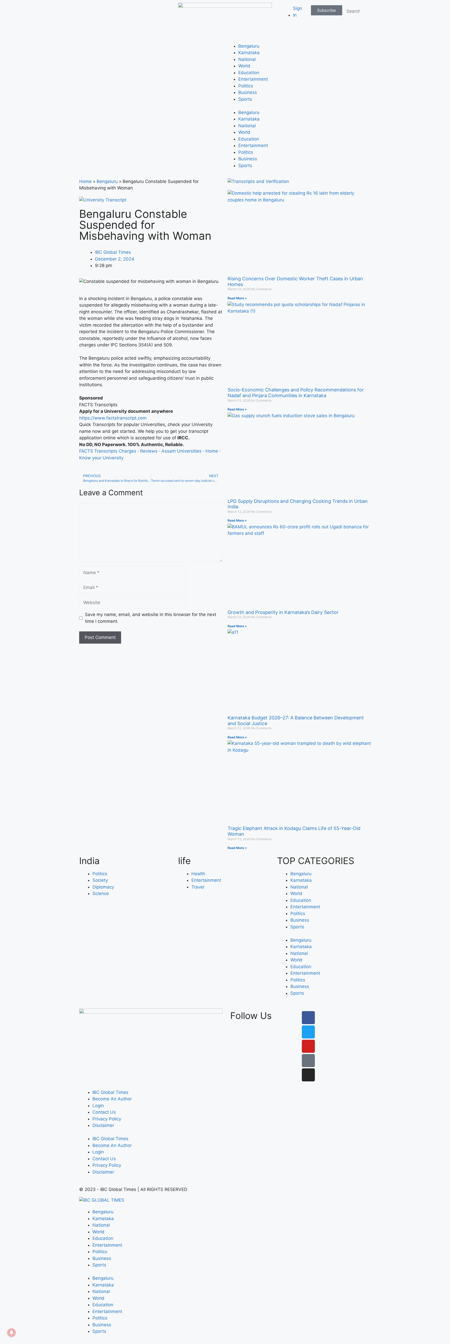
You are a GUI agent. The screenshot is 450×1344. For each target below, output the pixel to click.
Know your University (101, 457)
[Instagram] (308, 1074)
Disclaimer (103, 1125)
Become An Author (112, 1098)
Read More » (237, 298)
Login (98, 1105)
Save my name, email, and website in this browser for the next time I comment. (150, 618)
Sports (245, 99)
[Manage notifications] (11, 1332)
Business (247, 92)
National (247, 59)
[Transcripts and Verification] (258, 181)
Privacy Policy (106, 1118)
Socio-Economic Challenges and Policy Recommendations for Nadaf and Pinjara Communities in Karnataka (296, 392)
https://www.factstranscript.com (113, 418)
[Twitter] (308, 1031)
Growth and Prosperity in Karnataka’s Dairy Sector (283, 612)
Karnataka (249, 52)
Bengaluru (248, 46)
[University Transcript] (102, 199)
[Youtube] (308, 1046)
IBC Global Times (110, 1092)
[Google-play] (308, 1060)
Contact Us (104, 1112)
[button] (355, 21)
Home (85, 181)
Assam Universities (181, 451)
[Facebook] (308, 1017)
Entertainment (253, 79)
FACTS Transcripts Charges (107, 451)
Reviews (149, 451)
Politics (245, 85)
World (244, 65)
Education (248, 72)
